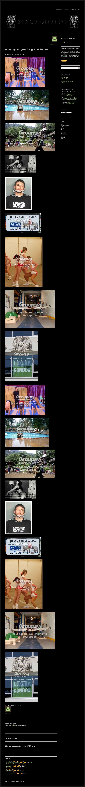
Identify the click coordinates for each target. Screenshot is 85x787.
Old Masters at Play (69, 95)
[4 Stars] (10, 705)
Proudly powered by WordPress (18, 781)
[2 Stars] (7, 705)
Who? (7, 767)
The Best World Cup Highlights (71, 97)
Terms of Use (59, 9)
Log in (63, 42)
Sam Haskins (8, 771)
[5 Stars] (11, 705)
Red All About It (9, 766)
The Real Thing (9, 770)
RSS (79, 9)
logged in (14, 725)
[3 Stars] (8, 705)
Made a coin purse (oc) (10, 773)
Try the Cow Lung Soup (71, 99)
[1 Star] (5, 705)
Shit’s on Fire (65, 82)
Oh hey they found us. (10, 765)
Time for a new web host (11, 763)
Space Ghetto (7, 781)
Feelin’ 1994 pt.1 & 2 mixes (67, 81)
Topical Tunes (74, 101)
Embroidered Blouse (66, 98)
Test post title (65, 77)
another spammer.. (72, 102)
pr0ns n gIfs (8, 761)
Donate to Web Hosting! (70, 9)
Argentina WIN (70, 94)
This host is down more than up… (12, 762)
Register (63, 41)
